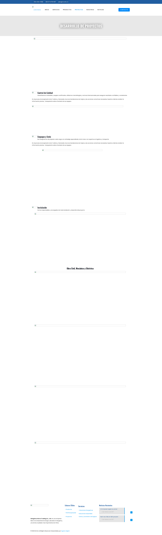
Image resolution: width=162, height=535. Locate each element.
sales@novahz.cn (63, 2)
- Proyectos (68, 516)
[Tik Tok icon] (129, 2)
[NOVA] (36, 10)
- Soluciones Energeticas (85, 510)
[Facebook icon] (125, 2)
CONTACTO (124, 10)
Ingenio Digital (65, 531)
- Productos (68, 509)
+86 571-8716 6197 (50, 2)
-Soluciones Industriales (85, 513)
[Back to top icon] (129, 531)
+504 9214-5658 (38, 2)
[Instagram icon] (127, 2)
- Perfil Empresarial (70, 513)
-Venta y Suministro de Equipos (87, 516)
